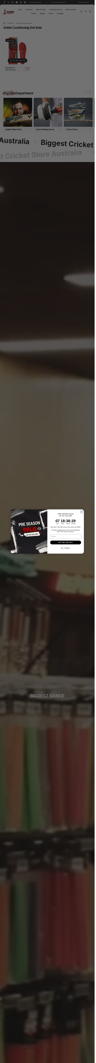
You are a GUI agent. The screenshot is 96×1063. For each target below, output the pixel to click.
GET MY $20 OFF (65, 542)
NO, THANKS (65, 548)
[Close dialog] (81, 511)
